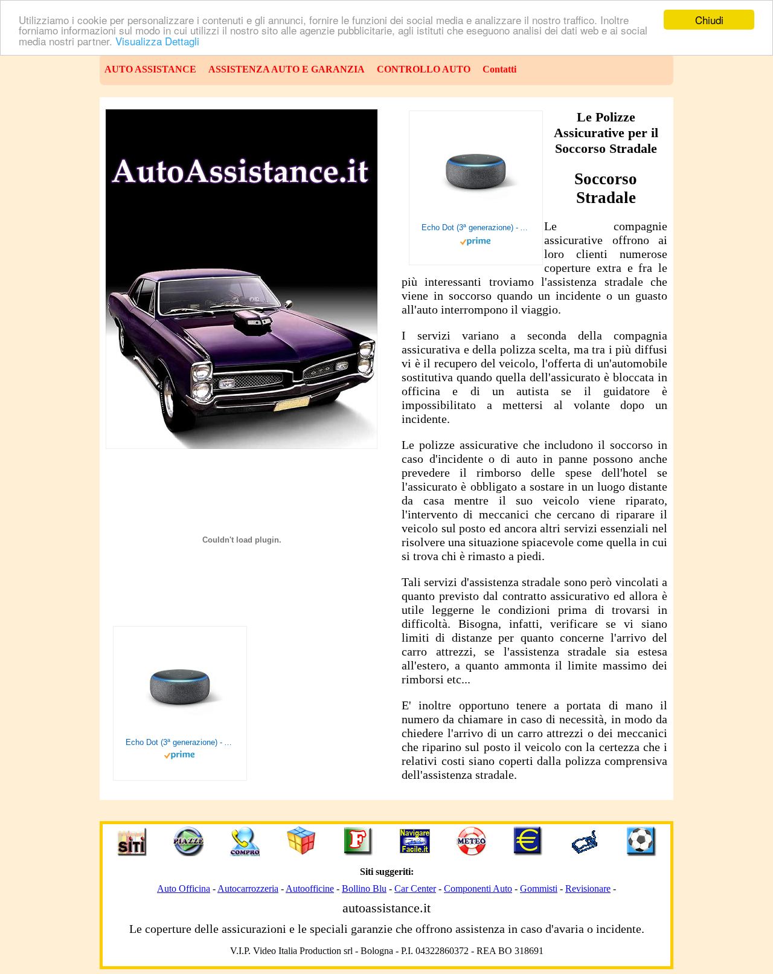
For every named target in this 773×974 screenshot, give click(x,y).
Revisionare (588, 888)
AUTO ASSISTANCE (150, 69)
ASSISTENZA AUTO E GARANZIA (286, 69)
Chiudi (709, 19)
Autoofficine (310, 888)
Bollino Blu (364, 888)
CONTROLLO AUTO (423, 69)
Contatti (499, 69)
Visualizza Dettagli (157, 40)
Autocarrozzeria (247, 888)
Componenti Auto (478, 888)
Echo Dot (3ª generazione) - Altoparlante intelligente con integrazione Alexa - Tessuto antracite (476, 227)
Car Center (415, 888)
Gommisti (538, 888)
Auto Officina (183, 888)
